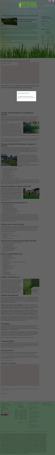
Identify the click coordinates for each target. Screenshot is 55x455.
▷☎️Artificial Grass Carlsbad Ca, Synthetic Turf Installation (27, 5)
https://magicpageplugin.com (27, 97)
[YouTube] (53, 1)
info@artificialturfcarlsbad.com (16, 1)
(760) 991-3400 (7, 1)
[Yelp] (51, 1)
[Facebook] (48, 1)
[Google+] (50, 1)
